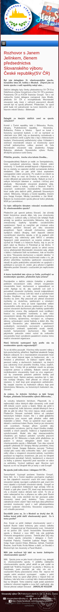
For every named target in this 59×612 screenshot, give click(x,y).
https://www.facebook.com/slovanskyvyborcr (31, 601)
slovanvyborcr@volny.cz (17, 598)
